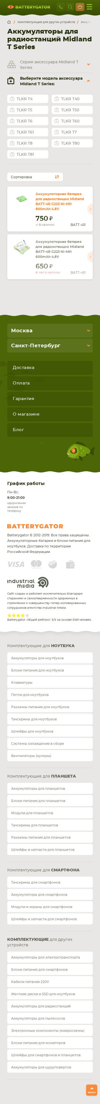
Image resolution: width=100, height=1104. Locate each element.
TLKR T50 (70, 110)
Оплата (21, 383)
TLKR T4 (24, 99)
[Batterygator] (11, 22)
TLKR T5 (24, 110)
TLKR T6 (24, 121)
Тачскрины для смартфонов (35, 882)
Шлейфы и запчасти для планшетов (42, 849)
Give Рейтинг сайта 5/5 (27, 615)
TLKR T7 (69, 132)
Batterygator (45, 526)
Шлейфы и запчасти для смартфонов (44, 919)
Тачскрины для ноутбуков (34, 719)
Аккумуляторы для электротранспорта (45, 957)
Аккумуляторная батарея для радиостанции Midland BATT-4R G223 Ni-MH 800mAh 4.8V (60, 201)
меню (89, 7)
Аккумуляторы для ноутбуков (37, 658)
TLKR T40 (70, 99)
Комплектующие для (41, 646)
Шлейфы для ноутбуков (32, 731)
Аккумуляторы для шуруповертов (41, 1067)
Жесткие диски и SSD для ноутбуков (43, 994)
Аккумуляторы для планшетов (38, 788)
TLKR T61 (25, 132)
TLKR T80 (70, 143)
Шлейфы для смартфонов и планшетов (46, 1055)
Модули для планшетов (32, 813)
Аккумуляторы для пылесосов (38, 1018)
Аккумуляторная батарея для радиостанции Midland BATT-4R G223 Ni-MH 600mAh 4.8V (60, 249)
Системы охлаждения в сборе (37, 743)
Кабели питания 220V (30, 982)
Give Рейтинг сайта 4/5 (23, 615)
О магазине (26, 414)
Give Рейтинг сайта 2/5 (14, 615)
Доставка (23, 368)
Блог (18, 430)
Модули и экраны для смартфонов (41, 907)
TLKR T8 (24, 143)
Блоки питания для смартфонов (39, 969)
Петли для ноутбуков (30, 694)
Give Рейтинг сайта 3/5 (18, 615)
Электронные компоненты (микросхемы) (47, 1030)
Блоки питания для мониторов (38, 1043)
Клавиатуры (21, 682)
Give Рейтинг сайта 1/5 (9, 615)
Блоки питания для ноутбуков (37, 670)
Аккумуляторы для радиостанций (41, 1006)
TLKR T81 (25, 155)
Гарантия (23, 399)
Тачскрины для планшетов (34, 825)
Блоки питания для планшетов (38, 801)
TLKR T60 (70, 121)
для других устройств (39, 942)
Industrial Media (28, 582)
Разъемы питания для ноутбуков (40, 707)
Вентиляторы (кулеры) (31, 756)
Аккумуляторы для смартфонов (39, 894)
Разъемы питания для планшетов (41, 837)
